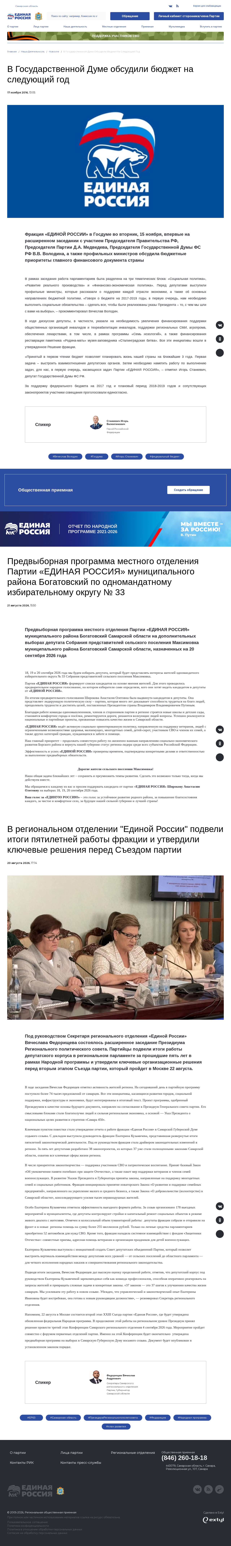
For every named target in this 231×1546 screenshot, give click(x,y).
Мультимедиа (177, 26)
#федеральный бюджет (164, 456)
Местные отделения (114, 26)
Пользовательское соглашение (27, 1522)
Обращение (130, 16)
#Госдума (97, 456)
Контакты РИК (22, 1463)
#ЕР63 (31, 1417)
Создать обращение (188, 490)
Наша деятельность (75, 26)
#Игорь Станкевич (127, 456)
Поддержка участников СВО (115, 36)
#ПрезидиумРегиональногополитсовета (113, 1417)
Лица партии (40, 26)
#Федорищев (158, 1417)
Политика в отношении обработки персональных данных (44, 1529)
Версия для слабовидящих (207, 6)
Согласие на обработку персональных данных (37, 1533)
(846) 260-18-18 (184, 1457)
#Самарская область (63, 1417)
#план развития (116, 1426)
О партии (12, 26)
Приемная (147, 26)
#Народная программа (192, 1417)
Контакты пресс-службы (80, 1463)
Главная (12, 51)
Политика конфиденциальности (28, 1525)
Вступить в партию (211, 26)
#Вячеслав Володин (65, 456)
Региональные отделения (133, 1453)
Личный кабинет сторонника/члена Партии (188, 16)
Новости (54, 51)
